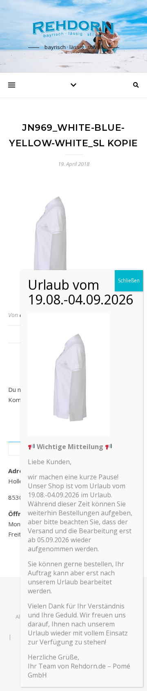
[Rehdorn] (73, 29)
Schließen (129, 280)
